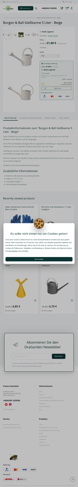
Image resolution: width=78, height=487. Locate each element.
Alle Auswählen (39, 259)
